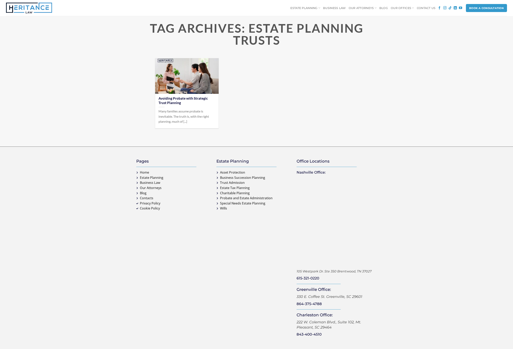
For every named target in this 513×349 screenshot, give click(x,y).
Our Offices (401, 8)
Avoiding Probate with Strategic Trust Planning (183, 100)
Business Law (334, 8)
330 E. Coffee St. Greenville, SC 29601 (329, 296)
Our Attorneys (361, 8)
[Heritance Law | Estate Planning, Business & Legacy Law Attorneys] (29, 8)
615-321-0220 (308, 278)
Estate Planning (303, 8)
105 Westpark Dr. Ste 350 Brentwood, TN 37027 (334, 271)
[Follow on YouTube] (460, 8)
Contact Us (426, 8)
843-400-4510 (309, 334)
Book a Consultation (486, 8)
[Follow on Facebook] (439, 8)
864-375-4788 (309, 304)
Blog (383, 8)
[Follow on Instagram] (444, 8)
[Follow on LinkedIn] (455, 8)
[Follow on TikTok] (450, 8)
